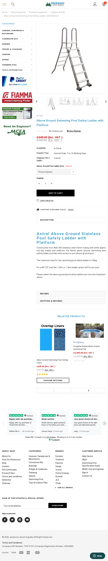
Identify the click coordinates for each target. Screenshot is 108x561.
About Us (6, 456)
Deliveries (6, 480)
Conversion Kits (10, 39)
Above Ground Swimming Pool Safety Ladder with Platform (31, 16)
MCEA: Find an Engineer (93, 469)
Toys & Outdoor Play (12, 70)
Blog (4, 463)
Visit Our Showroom (11, 459)
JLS (57, 480)
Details (71, 210)
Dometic (59, 456)
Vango (58, 466)
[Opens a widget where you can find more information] (97, 556)
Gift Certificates (9, 470)
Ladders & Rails (58, 12)
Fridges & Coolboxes (12, 49)
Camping (6, 54)
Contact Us (87, 476)
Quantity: (40, 178)
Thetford (59, 459)
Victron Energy (62, 473)
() (105, 3)
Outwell (58, 476)
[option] (71, 58)
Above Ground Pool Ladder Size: (54, 166)
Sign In (85, 472)
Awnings (6, 44)
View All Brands (65, 488)
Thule (58, 483)
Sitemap (6, 483)
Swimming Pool (18, 12)
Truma (58, 470)
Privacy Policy (8, 473)
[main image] (71, 58)
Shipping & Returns (51, 301)
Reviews (44, 294)
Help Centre (87, 456)
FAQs (84, 459)
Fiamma (59, 463)
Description (47, 220)
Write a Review (74, 131)
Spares (5, 60)
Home (5, 12)
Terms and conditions (12, 476)
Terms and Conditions (12, 543)
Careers (5, 466)
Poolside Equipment (38, 12)
